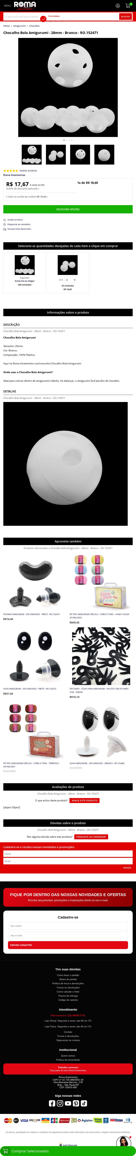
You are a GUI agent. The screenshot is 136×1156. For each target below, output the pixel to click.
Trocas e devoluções (68, 1036)
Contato (68, 1032)
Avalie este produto (84, 800)
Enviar (127, 867)
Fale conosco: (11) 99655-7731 (68, 1015)
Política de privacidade (68, 1059)
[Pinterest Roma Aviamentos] (76, 1103)
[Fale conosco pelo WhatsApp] (123, 1144)
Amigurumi (19, 26)
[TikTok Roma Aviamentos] (84, 1103)
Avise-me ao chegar (25, 280)
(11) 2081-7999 (62, 18)
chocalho (34, 26)
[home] (25, 6)
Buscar (125, 16)
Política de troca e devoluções (68, 983)
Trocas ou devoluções (68, 987)
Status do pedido (68, 979)
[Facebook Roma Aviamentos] (52, 1103)
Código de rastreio (68, 1000)
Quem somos (68, 1055)
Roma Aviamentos (14, 175)
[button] (64, 140)
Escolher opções (68, 209)
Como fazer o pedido (68, 975)
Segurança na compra (68, 1040)
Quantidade (68, 280)
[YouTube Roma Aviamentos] (68, 1103)
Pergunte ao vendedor (91, 836)
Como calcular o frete (68, 991)
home (6, 26)
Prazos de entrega (68, 995)
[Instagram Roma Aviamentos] (60, 1103)
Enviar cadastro (21, 945)
